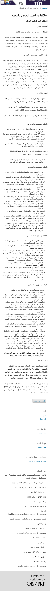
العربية (44, 415)
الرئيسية (45, 8)
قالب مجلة (42, 433)
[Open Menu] (2, 2)
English (43, 419)
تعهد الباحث (42, 447)
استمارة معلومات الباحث (37, 461)
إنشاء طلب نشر (39, 401)
